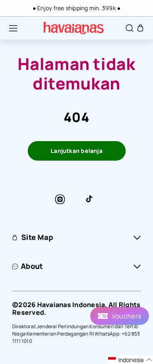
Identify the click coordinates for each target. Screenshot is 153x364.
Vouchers (126, 316)
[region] (76, 8)
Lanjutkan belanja (76, 151)
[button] (9, 28)
